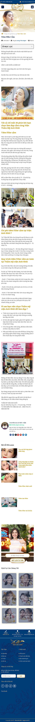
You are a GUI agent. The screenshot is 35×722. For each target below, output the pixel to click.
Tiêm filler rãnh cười (25, 486)
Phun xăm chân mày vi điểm (25, 475)
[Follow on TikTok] (16, 435)
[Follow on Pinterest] (18, 435)
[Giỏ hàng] (32, 7)
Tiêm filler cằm (21, 34)
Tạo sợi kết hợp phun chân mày (25, 450)
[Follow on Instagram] (13, 435)
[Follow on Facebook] (11, 435)
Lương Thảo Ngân (21, 40)
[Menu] (2, 7)
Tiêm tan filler (23, 498)
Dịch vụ (13, 34)
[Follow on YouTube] (21, 435)
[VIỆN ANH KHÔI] (17, 7)
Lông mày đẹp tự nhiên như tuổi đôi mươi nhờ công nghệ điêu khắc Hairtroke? (25, 464)
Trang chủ (6, 34)
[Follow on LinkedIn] (26, 435)
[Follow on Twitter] (23, 435)
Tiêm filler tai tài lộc (25, 511)
